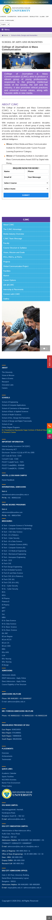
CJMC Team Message (12, 238)
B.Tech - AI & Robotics (10, 535)
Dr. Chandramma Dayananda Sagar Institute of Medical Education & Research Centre (26, 431)
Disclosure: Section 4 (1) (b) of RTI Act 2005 (18, 452)
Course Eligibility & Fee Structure (14, 684)
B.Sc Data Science (9, 621)
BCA (3, 592)
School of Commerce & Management (15, 408)
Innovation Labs (8, 385)
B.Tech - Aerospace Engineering (13, 557)
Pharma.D (5, 601)
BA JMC (5, 633)
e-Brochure (9, 20)
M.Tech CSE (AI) (8, 579)
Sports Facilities (8, 777)
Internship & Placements (13, 289)
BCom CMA (6, 646)
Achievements (7, 756)
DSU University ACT (9, 449)
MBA (4, 617)
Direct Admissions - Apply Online (14, 681)
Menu (7, 30)
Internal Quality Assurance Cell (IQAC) (16, 446)
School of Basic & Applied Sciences (15, 411)
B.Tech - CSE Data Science (12, 532)
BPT (3, 611)
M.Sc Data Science (9, 624)
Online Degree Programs (11, 427)
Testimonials (6, 759)
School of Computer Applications (14, 405)
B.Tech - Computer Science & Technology (17, 525)
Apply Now (49, 361)
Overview (5, 753)
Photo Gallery (7, 786)
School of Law (7, 424)
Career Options (9, 280)
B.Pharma (5, 605)
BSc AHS (5, 652)
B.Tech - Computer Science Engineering (16, 529)
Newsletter (34, 16)
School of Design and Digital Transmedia (17, 421)
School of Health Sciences (11, 415)
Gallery (6, 299)
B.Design (5, 665)
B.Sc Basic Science (9, 627)
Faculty (6, 243)
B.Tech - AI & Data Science (12, 541)
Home (6, 35)
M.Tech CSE (6, 563)
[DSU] (16, 9)
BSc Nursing (6, 659)
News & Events (23, 16)
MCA (4, 595)
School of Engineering (10, 402)
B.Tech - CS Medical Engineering (14, 551)
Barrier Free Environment (11, 783)
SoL (3, 614)
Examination (12, 16)
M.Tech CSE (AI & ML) (10, 582)
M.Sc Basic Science (9, 630)
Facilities (6, 271)
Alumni (42, 16)
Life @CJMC (8, 285)
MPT (3, 608)
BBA (3, 649)
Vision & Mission (8, 375)
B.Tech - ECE (7, 560)
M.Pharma (5, 598)
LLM (3, 655)
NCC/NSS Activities (9, 780)
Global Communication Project (15, 266)
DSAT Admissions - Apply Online (14, 678)
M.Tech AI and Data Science (12, 573)
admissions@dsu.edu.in (16, 702)
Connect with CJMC (11, 294)
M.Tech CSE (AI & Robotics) (12, 576)
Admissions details (9, 675)
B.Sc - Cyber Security (10, 586)
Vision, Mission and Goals (14, 252)
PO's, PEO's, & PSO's (12, 257)
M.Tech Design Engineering (12, 567)
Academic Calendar (9, 773)
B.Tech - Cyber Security (10, 538)
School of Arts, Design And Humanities (16, 418)
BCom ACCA (6, 640)
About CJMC (8, 225)
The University (7, 372)
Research (5, 382)
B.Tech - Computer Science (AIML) (15, 544)
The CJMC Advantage (12, 229)
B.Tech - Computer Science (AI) (13, 548)
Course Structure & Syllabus (15, 248)
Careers (3, 16)
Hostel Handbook (8, 480)
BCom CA (5, 643)
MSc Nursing (6, 662)
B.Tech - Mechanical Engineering (14, 554)
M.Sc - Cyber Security (10, 589)
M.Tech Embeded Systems (12, 570)
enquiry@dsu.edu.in (15, 888)
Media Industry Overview (13, 234)
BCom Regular (7, 636)
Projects (6, 262)
